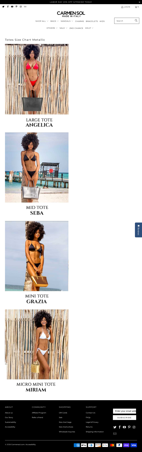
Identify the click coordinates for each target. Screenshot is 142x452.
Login (127, 7)
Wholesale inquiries (67, 432)
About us (9, 413)
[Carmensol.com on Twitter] (3, 7)
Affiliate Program (39, 413)
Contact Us (90, 413)
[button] (42, 21)
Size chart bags (65, 422)
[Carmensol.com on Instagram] (20, 7)
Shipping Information (95, 432)
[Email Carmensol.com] (25, 7)
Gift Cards (63, 413)
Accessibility (10, 427)
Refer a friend (37, 417)
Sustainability (10, 422)
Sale (60, 417)
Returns (89, 427)
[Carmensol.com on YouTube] (12, 7)
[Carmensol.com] (71, 14)
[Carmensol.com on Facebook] (7, 7)
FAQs (88, 417)
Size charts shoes (66, 427)
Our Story (9, 417)
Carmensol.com (18, 444)
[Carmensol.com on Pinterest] (16, 7)
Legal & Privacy (92, 422)
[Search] (135, 21)
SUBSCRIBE (124, 417)
